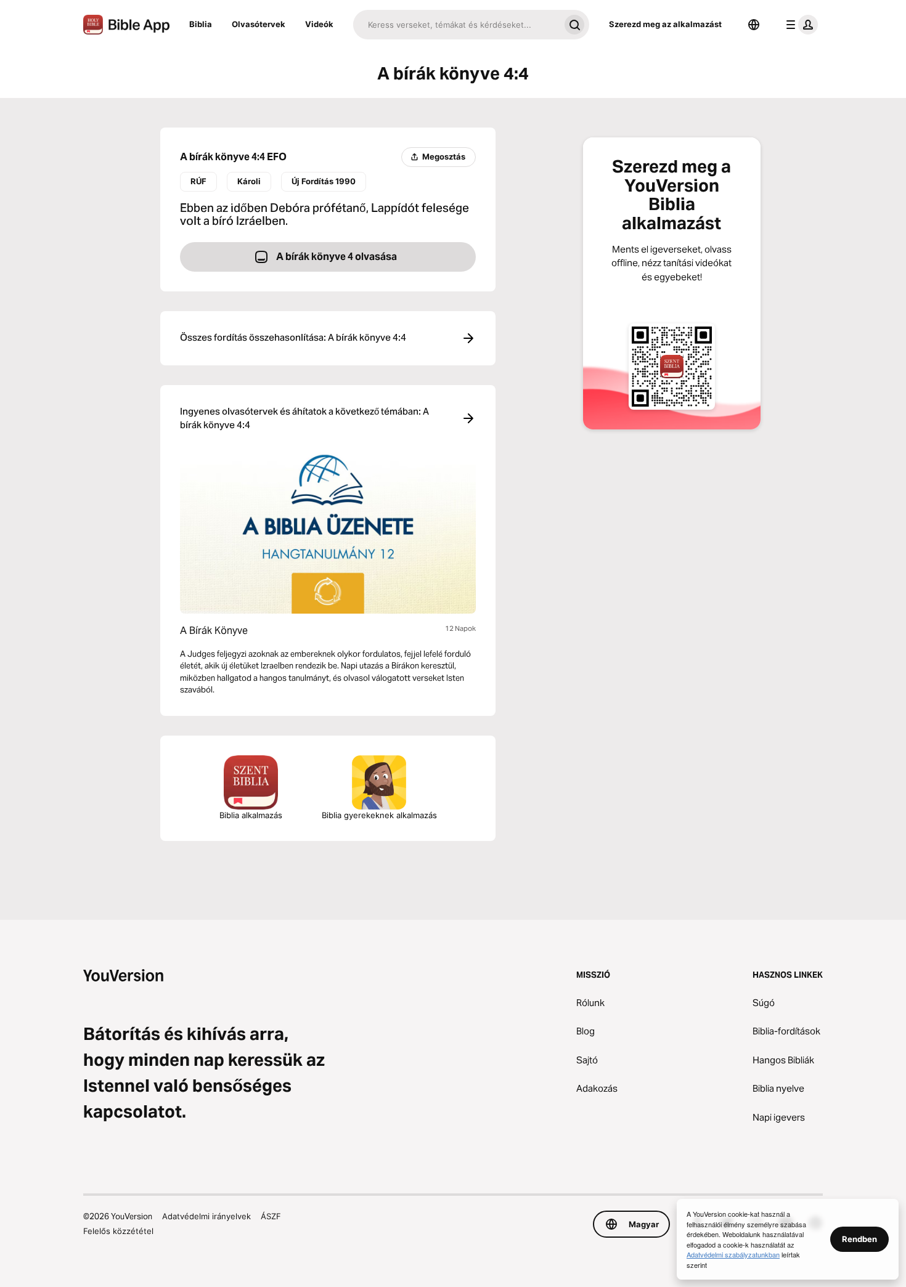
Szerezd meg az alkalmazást (665, 24)
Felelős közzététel (118, 1231)
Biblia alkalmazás (250, 815)
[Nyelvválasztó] (753, 24)
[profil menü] (799, 24)
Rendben (859, 1239)
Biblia (200, 24)
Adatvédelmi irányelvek (206, 1216)
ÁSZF (271, 1216)
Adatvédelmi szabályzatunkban (733, 1254)
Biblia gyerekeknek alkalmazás (379, 815)
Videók (319, 24)
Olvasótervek (258, 24)
